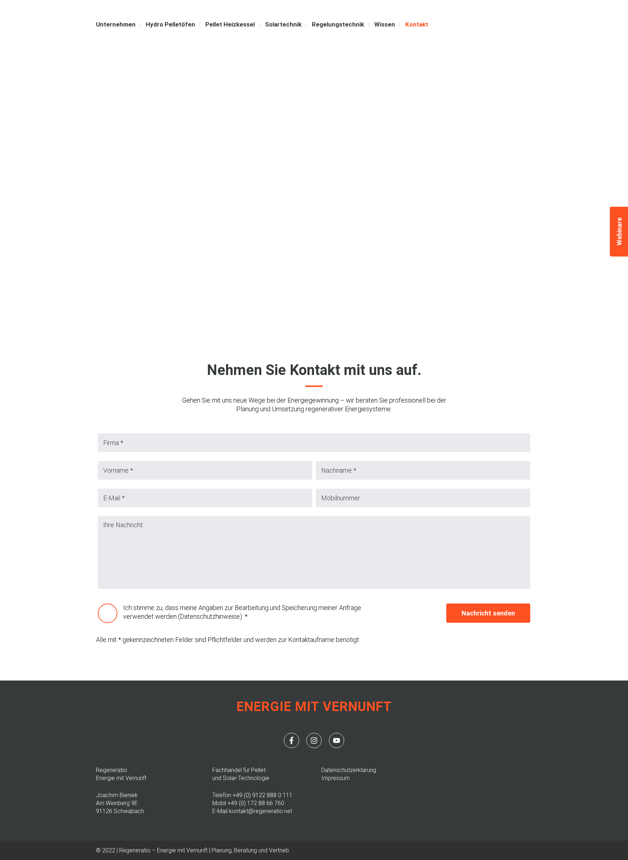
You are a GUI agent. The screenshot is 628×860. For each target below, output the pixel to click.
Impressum (335, 778)
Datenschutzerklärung (348, 770)
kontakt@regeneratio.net (260, 811)
